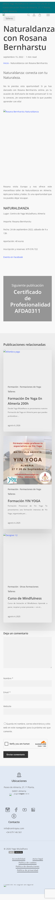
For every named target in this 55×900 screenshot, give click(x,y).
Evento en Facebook (13, 257)
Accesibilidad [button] (18, 858)
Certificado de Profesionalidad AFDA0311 (27, 298)
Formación (13, 386)
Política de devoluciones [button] (27, 866)
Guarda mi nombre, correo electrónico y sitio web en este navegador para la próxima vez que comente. (27, 727)
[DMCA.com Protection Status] (15, 853)
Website (7, 706)
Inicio (6, 63)
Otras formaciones (29, 586)
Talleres (11, 391)
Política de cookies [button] (28, 862)
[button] (48, 15)
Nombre (8, 678)
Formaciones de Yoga (30, 386)
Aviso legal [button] (38, 858)
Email (7, 692)
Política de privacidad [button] (27, 870)
